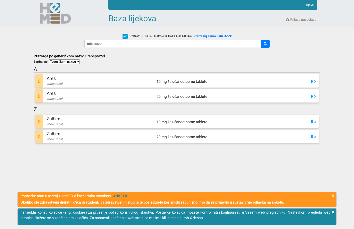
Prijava (309, 5)
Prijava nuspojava (302, 20)
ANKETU (120, 196)
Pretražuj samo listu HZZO (212, 36)
